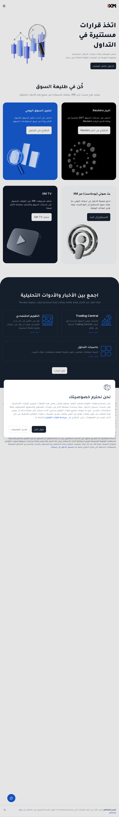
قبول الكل (39, 429)
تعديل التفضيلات (19, 429)
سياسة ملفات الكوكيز (56, 417)
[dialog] (59, 408)
